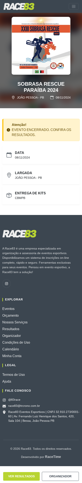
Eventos (8, 309)
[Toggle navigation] (74, 6)
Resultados (10, 329)
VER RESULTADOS (21, 476)
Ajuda (6, 381)
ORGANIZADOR (60, 476)
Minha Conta (11, 356)
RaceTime (53, 457)
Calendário (10, 349)
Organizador (11, 336)
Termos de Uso (13, 374)
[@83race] (6, 283)
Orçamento (10, 315)
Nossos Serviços (15, 322)
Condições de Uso (16, 342)
